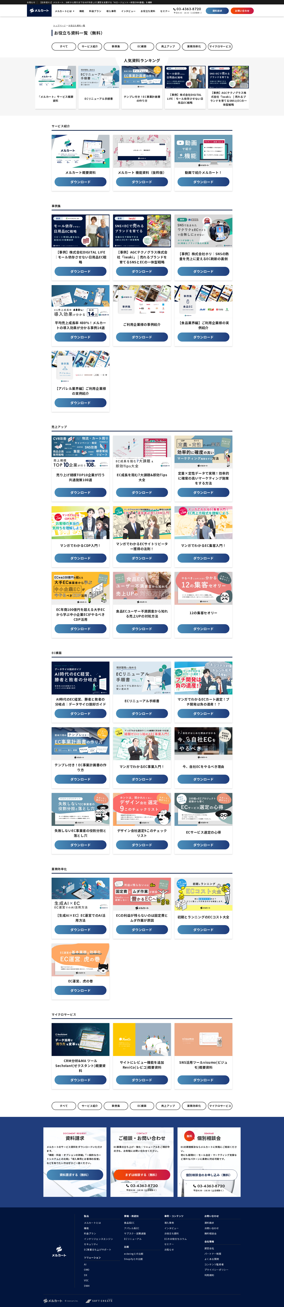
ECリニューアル (133, 1238)
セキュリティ (91, 1244)
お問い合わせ (242, 10)
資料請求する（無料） (75, 1175)
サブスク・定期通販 (135, 1233)
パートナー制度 (212, 1253)
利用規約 (209, 1275)
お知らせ (169, 1249)
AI (85, 1264)
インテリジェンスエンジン (98, 1238)
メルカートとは (92, 1222)
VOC (86, 1280)
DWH (87, 1285)
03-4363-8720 (189, 9)
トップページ (59, 25)
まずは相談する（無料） (142, 1175)
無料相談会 (210, 1233)
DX (85, 1275)
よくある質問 (211, 1259)
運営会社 (209, 1248)
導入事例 (169, 1222)
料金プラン (90, 1233)
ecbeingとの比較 (133, 1253)
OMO (86, 1269)
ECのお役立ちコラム (175, 1238)
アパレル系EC (131, 1228)
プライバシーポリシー (216, 1269)
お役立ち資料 (171, 1233)
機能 (86, 1228)
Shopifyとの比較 (133, 1259)
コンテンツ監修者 (214, 1264)
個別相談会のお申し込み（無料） (209, 1175)
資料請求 (217, 10)
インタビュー (171, 1228)
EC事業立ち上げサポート (97, 1249)
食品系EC (129, 1222)
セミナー (169, 1244)
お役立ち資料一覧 (76, 25)
